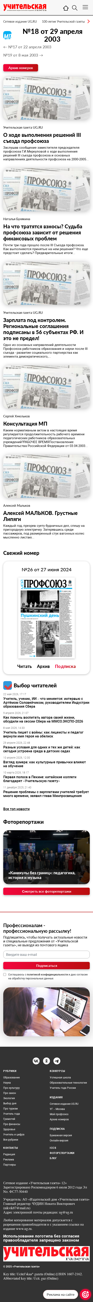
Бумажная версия (61, 1135)
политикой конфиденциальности (47, 974)
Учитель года (11, 1113)
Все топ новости (16, 809)
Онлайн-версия (59, 1140)
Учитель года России (63, 1087)
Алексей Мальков (16, 505)
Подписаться (46, 965)
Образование (11, 1077)
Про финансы (11, 1124)
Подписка (65, 666)
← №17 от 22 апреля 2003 (27, 47)
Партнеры (9, 1164)
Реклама (8, 1159)
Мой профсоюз (59, 1114)
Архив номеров (20, 68)
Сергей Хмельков (16, 416)
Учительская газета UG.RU (23, 127)
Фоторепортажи (23, 822)
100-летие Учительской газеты (63, 21)
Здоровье (9, 1129)
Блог (53, 1158)
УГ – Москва (57, 1109)
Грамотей (9, 1119)
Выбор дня (9, 1103)
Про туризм (10, 1108)
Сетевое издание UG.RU (20, 21)
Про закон (9, 1093)
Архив (43, 666)
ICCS (53, 1147)
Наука (7, 1082)
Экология (9, 1098)
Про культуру (11, 1087)
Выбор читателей (35, 685)
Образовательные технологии (68, 1082)
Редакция (9, 1154)
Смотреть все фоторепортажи (46, 891)
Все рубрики (10, 1139)
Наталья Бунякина (16, 219)
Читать (24, 666)
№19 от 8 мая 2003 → (23, 55)
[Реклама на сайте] (85, 1294)
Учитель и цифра (13, 1134)
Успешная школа (60, 1077)
